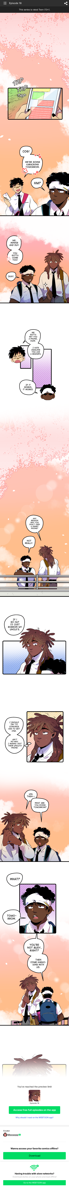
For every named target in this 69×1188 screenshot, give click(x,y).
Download (34, 1155)
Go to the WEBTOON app (34, 1182)
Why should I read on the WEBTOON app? (34, 1117)
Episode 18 (15, 3)
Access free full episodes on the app (34, 1109)
